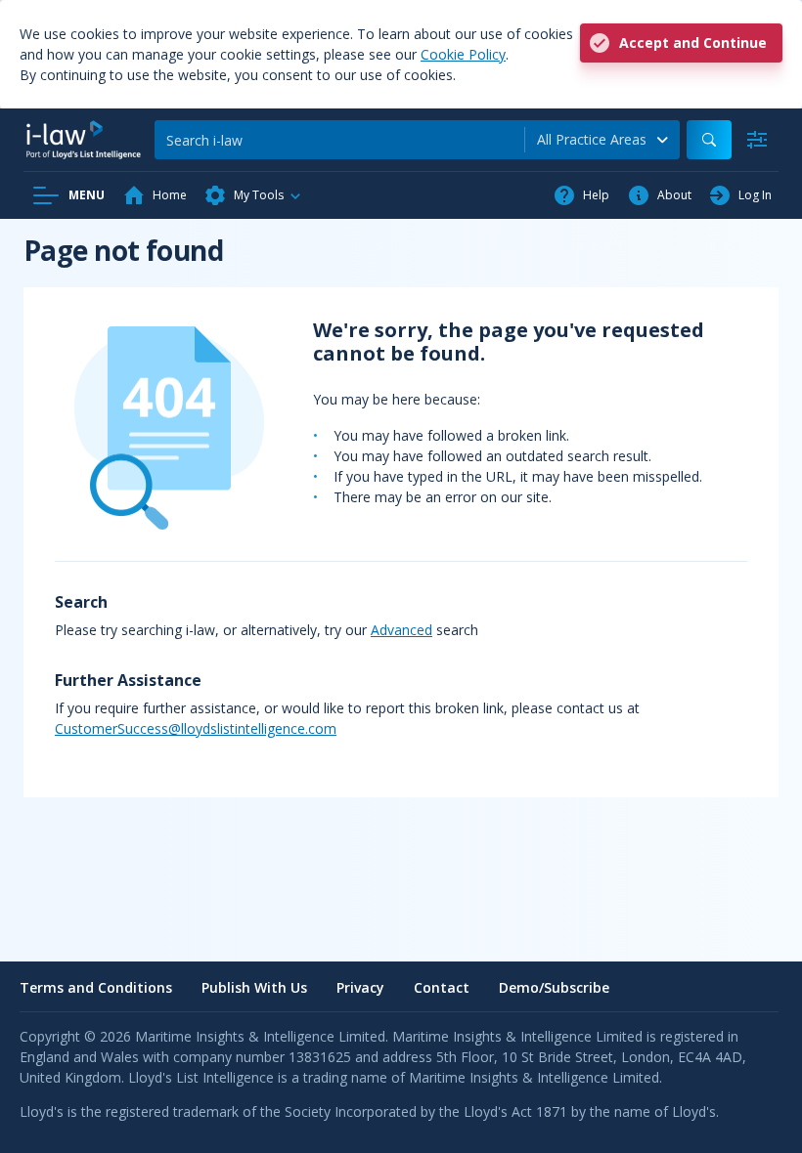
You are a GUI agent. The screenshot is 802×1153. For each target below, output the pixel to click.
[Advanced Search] (757, 139)
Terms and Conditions (96, 987)
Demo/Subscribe (554, 987)
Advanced (401, 629)
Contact (441, 987)
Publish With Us (254, 987)
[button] (253, 195)
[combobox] (602, 139)
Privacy (360, 987)
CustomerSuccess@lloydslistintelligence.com (195, 728)
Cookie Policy (463, 54)
